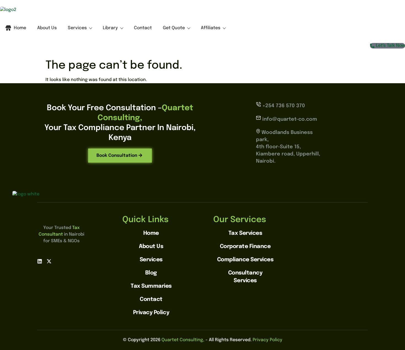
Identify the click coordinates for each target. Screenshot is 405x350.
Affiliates (210, 28)
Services (77, 28)
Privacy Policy (267, 340)
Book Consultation (116, 155)
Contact (143, 28)
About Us (47, 28)
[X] (49, 262)
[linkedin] (39, 262)
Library (110, 28)
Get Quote (174, 28)
